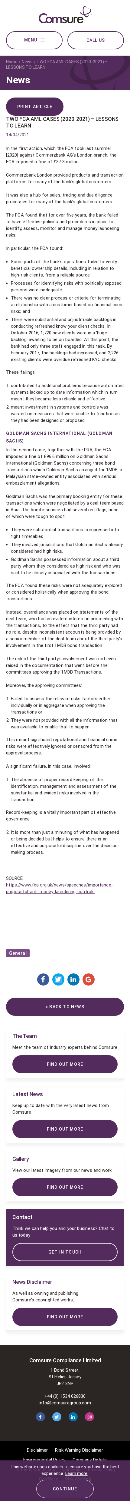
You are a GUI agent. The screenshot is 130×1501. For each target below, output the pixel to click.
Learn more (76, 1473)
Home (12, 61)
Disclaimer (37, 1450)
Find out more (65, 1316)
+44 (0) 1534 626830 (65, 1396)
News (27, 61)
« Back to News (65, 1006)
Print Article (35, 106)
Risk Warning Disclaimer (79, 1450)
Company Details (90, 1460)
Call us (95, 40)
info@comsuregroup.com (65, 1403)
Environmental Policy (44, 1460)
